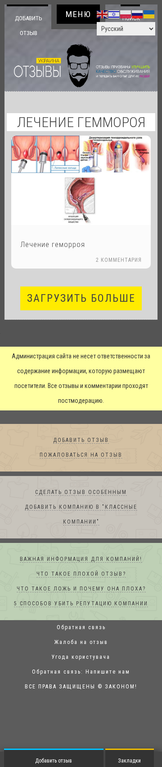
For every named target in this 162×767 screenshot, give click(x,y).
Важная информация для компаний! (81, 559)
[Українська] (149, 14)
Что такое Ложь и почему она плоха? (81, 589)
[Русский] (138, 14)
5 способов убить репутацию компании (81, 604)
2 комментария (119, 260)
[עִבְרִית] (114, 14)
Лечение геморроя (52, 244)
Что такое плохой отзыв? (81, 574)
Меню (78, 14)
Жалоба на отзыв (81, 642)
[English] (102, 14)
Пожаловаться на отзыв (81, 455)
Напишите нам (108, 672)
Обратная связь (81, 628)
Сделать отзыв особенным (81, 492)
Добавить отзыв (28, 25)
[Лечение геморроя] (81, 180)
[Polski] (126, 14)
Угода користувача (81, 657)
